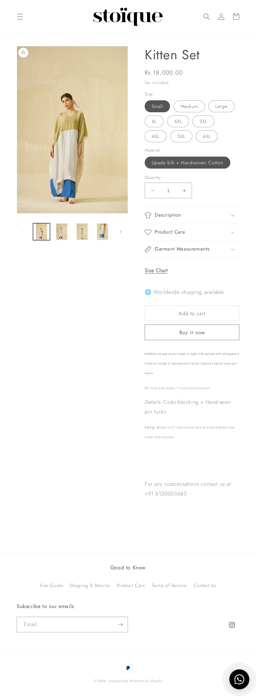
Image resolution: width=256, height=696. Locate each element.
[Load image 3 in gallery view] (82, 231)
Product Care (131, 585)
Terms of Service (169, 585)
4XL (156, 136)
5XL (181, 136)
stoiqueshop (118, 680)
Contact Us (205, 585)
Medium (189, 106)
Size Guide (51, 585)
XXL (178, 121)
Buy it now (192, 332)
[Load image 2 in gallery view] (61, 231)
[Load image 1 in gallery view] (41, 231)
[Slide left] (24, 231)
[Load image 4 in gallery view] (102, 231)
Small (157, 106)
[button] (20, 16)
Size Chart (156, 270)
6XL (207, 136)
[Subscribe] (120, 624)
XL (154, 121)
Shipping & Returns (90, 585)
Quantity (153, 177)
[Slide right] (120, 231)
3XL (203, 121)
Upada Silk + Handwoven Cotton (187, 162)
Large (221, 106)
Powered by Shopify (146, 680)
